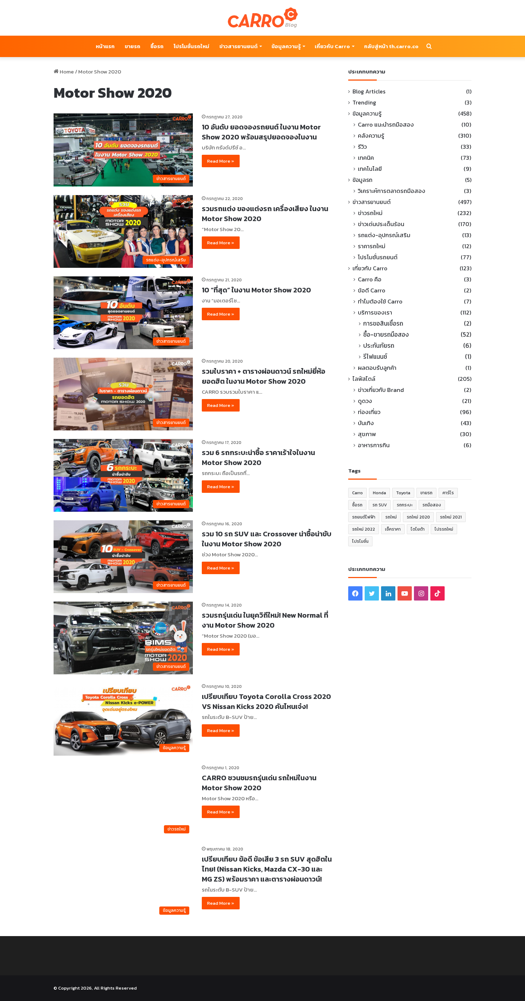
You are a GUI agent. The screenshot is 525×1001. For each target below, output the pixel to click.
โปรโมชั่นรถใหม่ (191, 46)
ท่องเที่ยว (369, 412)
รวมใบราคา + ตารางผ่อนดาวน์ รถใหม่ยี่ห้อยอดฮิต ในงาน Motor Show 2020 (263, 376)
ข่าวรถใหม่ (370, 213)
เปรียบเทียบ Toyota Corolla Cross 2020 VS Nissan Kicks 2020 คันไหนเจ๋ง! (266, 701)
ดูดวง (365, 401)
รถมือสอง (431, 505)
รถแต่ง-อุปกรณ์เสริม (384, 235)
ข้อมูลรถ (362, 180)
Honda (379, 493)
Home (66, 71)
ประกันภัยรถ (378, 345)
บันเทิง (366, 423)
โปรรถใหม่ (444, 529)
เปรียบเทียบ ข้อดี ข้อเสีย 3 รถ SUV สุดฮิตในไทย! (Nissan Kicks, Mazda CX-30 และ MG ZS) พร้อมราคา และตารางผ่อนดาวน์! (267, 869)
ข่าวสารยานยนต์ (238, 46)
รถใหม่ (391, 517)
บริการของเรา (375, 312)
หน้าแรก (105, 46)
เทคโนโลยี (370, 169)
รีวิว (362, 146)
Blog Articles (368, 91)
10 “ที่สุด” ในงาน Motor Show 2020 (256, 290)
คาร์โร (448, 493)
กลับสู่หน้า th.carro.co (391, 46)
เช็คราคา (393, 529)
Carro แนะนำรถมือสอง (386, 124)
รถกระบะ (404, 505)
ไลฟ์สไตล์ (363, 379)
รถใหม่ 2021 (451, 517)
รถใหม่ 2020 (418, 517)
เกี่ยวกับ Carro (332, 46)
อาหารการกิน (374, 445)
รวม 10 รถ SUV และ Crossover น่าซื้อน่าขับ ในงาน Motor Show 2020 (266, 538)
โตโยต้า (418, 529)
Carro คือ (369, 279)
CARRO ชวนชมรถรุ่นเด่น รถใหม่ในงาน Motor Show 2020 (259, 782)
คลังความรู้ (371, 135)
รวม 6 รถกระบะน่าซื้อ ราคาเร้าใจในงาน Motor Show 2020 (258, 457)
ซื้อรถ (157, 46)
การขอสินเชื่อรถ (383, 323)
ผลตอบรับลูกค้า (377, 368)
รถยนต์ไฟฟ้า (363, 517)
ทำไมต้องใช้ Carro (380, 301)
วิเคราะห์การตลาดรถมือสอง (391, 191)
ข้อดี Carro (371, 290)
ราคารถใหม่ (371, 246)
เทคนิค (366, 158)
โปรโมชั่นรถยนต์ (378, 257)
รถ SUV (379, 505)
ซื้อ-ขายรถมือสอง (386, 334)
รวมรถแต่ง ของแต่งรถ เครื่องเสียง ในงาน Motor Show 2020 (265, 213)
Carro (357, 493)
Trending (364, 102)
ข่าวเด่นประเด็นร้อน (381, 224)
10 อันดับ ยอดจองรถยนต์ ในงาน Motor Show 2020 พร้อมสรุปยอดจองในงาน (261, 132)
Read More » (220, 161)
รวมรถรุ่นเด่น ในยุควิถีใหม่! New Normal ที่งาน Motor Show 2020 (265, 620)
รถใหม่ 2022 (363, 529)
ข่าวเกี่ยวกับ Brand (381, 390)
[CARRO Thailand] (262, 17)
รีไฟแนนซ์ (375, 357)
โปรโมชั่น (360, 541)
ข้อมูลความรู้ (286, 46)
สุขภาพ (367, 434)
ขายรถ (132, 46)
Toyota (403, 493)
